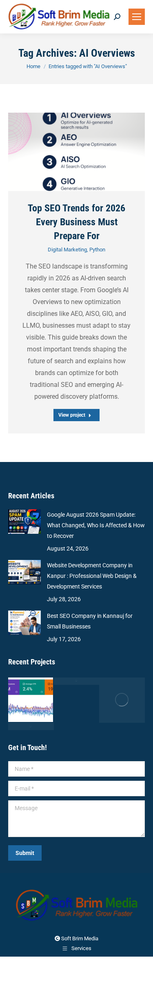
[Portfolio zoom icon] (66, 152)
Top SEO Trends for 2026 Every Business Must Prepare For (76, 222)
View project (71, 415)
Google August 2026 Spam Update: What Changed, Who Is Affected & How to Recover (96, 525)
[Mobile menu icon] (137, 17)
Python (97, 249)
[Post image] (76, 152)
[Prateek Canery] (122, 700)
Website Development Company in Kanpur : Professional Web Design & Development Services (92, 576)
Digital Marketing (67, 249)
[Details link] (87, 152)
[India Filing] (77, 681)
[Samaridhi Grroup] (31, 726)
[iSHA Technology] (31, 700)
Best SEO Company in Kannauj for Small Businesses (90, 621)
